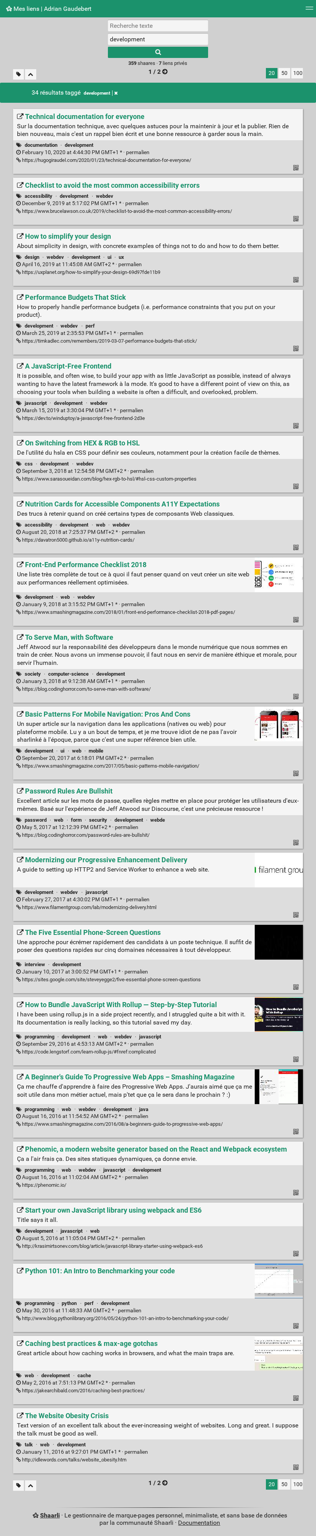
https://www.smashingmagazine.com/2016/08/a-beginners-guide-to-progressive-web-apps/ (122, 1124)
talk (29, 1445)
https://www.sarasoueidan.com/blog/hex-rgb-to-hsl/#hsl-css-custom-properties (109, 479)
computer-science (68, 674)
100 (298, 73)
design (32, 257)
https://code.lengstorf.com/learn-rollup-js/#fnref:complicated (88, 1052)
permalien (85, 152)
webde (157, 820)
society (33, 674)
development (97, 93)
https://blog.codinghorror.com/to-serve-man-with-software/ (86, 689)
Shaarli (50, 1515)
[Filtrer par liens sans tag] (18, 74)
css (29, 464)
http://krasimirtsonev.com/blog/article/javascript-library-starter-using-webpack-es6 (112, 1246)
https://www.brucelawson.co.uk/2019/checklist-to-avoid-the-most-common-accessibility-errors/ (126, 211)
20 (272, 73)
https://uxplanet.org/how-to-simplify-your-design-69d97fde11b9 (90, 272)
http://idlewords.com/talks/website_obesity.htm (73, 1460)
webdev (104, 196)
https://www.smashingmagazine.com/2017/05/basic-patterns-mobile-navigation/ (110, 766)
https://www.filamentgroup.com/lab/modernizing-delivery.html (88, 907)
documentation (41, 145)
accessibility (38, 196)
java (143, 1109)
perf (90, 326)
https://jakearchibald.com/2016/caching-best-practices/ (83, 1390)
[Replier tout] (30, 74)
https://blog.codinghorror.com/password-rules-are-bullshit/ (85, 835)
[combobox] (158, 39)
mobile (96, 751)
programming (39, 1037)
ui (109, 257)
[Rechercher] (158, 52)
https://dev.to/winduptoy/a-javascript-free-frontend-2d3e (83, 418)
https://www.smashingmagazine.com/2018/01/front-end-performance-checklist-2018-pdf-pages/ (128, 612)
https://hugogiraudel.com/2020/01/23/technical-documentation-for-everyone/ (106, 160)
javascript (36, 403)
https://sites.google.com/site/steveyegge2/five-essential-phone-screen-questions (111, 979)
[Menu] (309, 10)
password (36, 820)
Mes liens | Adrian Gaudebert (51, 8)
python (69, 1303)
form (76, 820)
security (98, 820)
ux (121, 257)
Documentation (199, 1522)
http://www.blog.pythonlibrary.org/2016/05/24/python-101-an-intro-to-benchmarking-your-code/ (125, 1318)
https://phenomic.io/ (43, 1185)
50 (284, 73)
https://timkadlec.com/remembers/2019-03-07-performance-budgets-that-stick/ (109, 341)
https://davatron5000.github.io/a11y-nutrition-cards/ (77, 540)
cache (84, 1375)
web (100, 525)
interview (35, 964)
